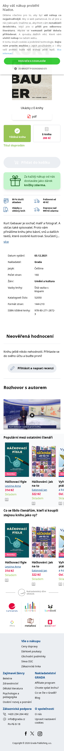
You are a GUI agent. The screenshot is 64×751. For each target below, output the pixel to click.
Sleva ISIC (27, 661)
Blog (37, 697)
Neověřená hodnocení (30, 336)
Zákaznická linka (31, 666)
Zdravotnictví (10, 683)
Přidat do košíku (35, 162)
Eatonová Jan (39, 489)
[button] (32, 68)
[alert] (32, 37)
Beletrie (7, 678)
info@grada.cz (16, 719)
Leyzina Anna (13, 486)
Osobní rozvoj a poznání (17, 702)
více (6, 242)
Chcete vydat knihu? (47, 687)
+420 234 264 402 (18, 714)
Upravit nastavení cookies (45, 720)
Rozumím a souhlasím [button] (32, 61)
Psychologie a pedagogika (11, 695)
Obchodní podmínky (33, 656)
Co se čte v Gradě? (46, 692)
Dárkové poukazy (31, 651)
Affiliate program (45, 682)
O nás (38, 714)
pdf (34, 116)
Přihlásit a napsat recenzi (36, 368)
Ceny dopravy (29, 646)
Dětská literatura (13, 688)
